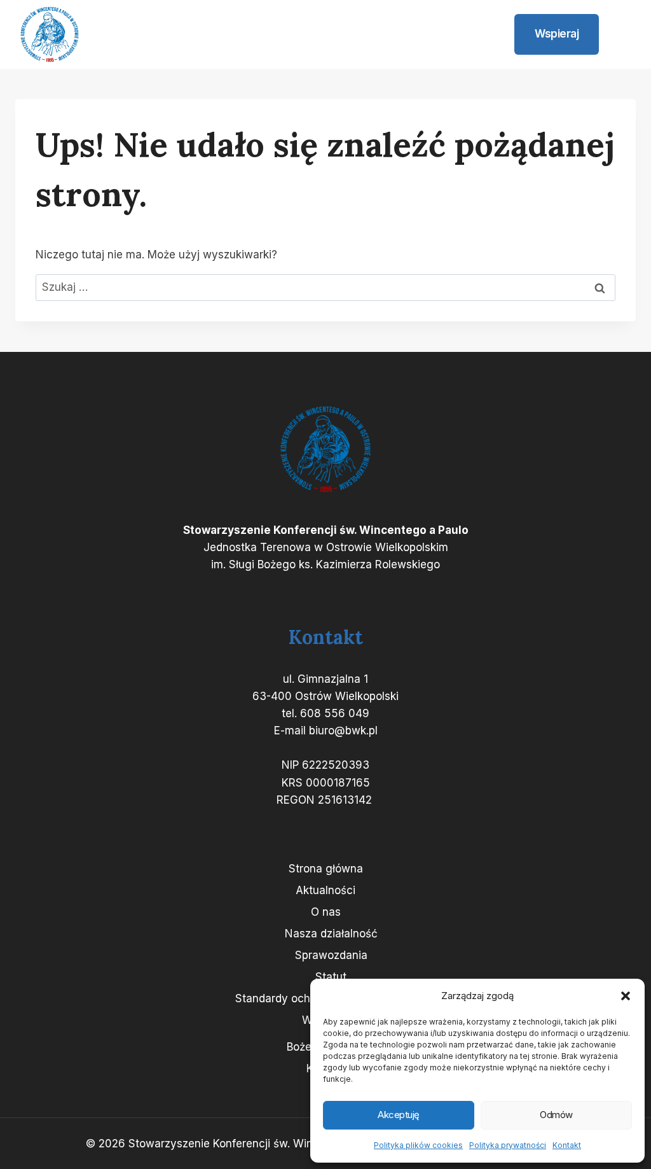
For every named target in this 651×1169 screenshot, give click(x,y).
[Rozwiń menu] (620, 34)
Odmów (556, 1115)
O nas (326, 912)
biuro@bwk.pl (343, 730)
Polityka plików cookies (418, 1145)
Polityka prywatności (507, 1145)
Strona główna (326, 868)
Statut (330, 976)
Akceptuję (399, 1115)
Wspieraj (557, 33)
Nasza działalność (331, 933)
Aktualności (325, 890)
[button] (625, 996)
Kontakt (566, 1145)
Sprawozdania (331, 955)
